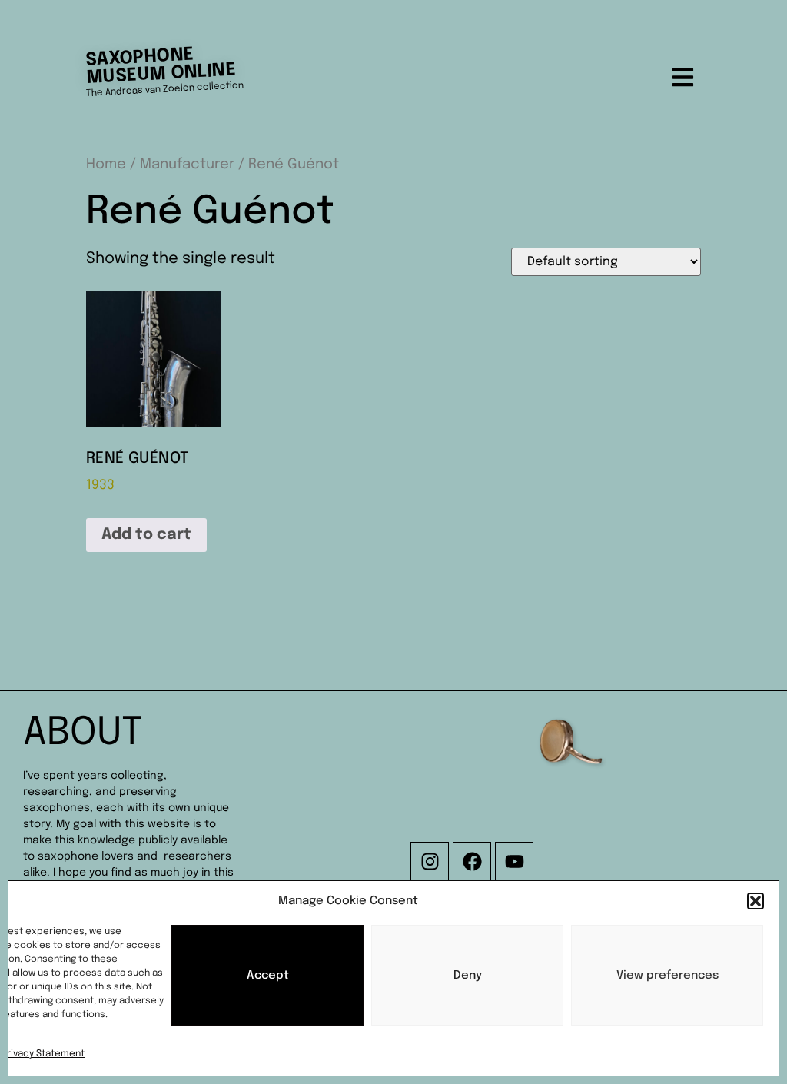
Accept (268, 975)
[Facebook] (472, 861)
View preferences (667, 975)
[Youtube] (514, 861)
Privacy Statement (43, 1054)
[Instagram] (429, 861)
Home (106, 164)
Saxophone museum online (160, 65)
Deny (467, 975)
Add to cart (146, 535)
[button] (755, 901)
